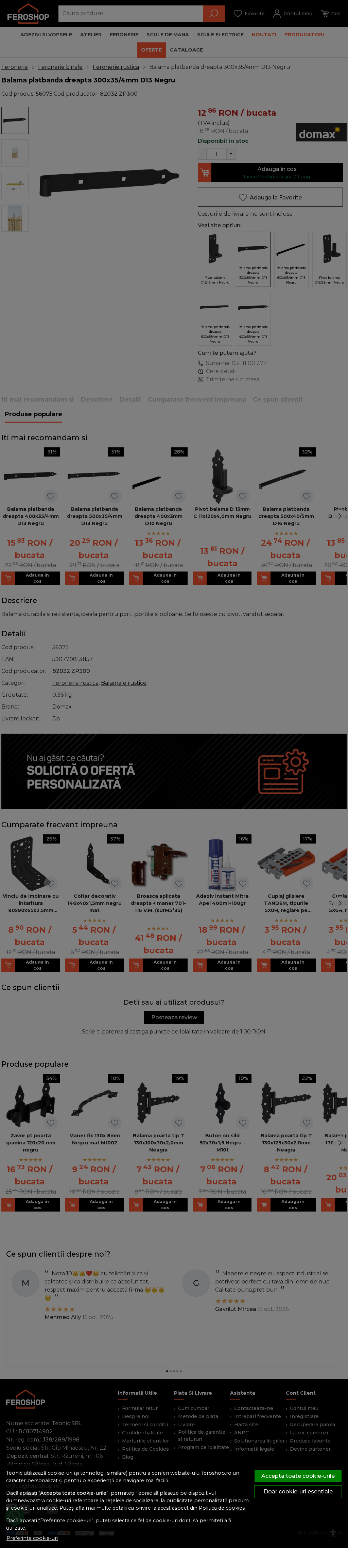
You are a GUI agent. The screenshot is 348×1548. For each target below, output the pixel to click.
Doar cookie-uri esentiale (298, 1491)
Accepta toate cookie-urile (298, 1476)
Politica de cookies (222, 1508)
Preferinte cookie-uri (32, 1538)
